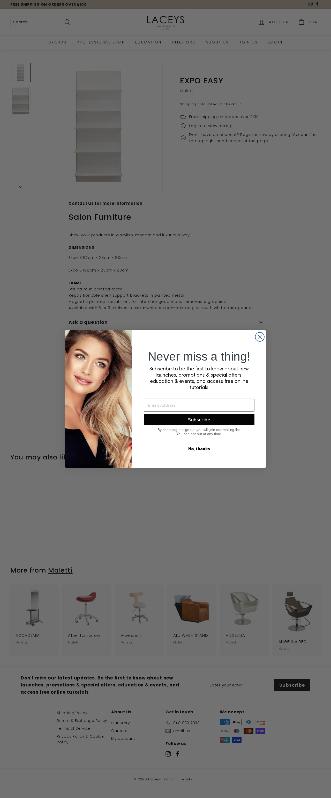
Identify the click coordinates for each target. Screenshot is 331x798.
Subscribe (199, 419)
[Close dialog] (259, 336)
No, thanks (199, 448)
